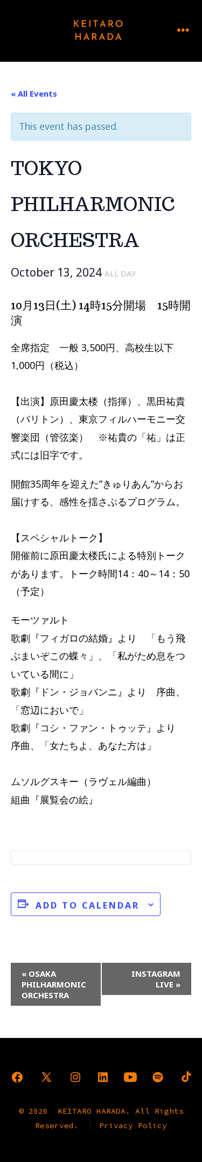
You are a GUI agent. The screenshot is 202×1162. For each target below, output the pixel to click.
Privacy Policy (133, 1125)
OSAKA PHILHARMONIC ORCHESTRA (54, 984)
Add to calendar (88, 905)
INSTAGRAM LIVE (155, 979)
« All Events (34, 93)
